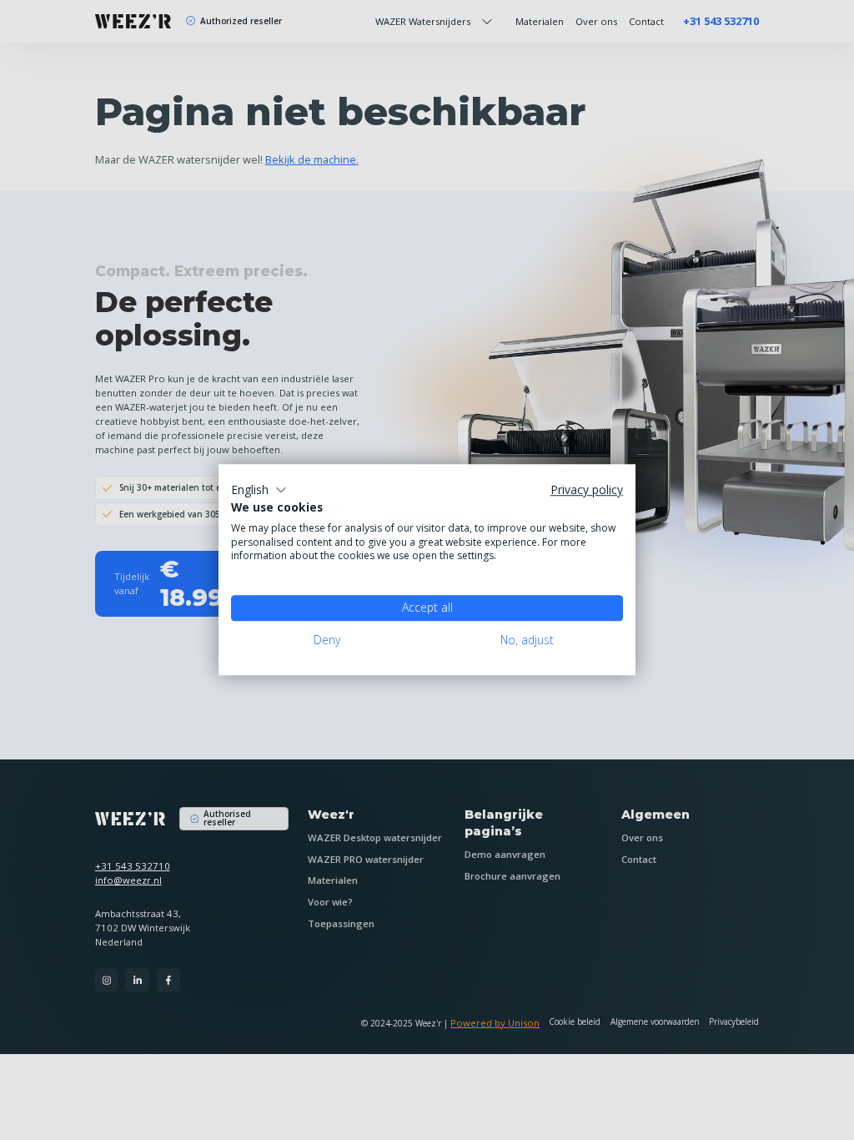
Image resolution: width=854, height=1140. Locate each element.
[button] (259, 490)
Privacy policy (586, 490)
